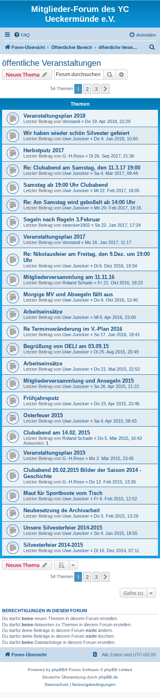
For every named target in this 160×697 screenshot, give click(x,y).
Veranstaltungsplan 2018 (54, 116)
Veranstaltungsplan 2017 (54, 237)
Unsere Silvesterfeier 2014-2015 (62, 528)
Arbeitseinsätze (42, 312)
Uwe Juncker (75, 138)
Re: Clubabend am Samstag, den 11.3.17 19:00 (81, 168)
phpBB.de (108, 677)
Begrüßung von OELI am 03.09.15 (66, 346)
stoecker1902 (76, 225)
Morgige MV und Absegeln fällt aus (68, 294)
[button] (105, 89)
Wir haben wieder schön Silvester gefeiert (76, 133)
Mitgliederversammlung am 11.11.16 (68, 277)
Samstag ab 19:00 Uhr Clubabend (65, 185)
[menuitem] (22, 35)
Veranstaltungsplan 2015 (54, 453)
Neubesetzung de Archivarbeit (61, 510)
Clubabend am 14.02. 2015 (56, 433)
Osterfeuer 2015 (43, 415)
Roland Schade (77, 282)
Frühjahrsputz (41, 398)
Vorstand (71, 121)
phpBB (58, 669)
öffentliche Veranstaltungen (51, 62)
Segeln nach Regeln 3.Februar (61, 219)
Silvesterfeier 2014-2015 (53, 545)
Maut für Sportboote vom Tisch (63, 493)
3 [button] (96, 89)
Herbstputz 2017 (43, 150)
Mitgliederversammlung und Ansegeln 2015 (78, 381)
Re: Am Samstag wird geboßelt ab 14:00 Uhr (79, 202)
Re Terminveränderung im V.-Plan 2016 (72, 329)
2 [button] (87, 89)
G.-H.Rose (73, 155)
